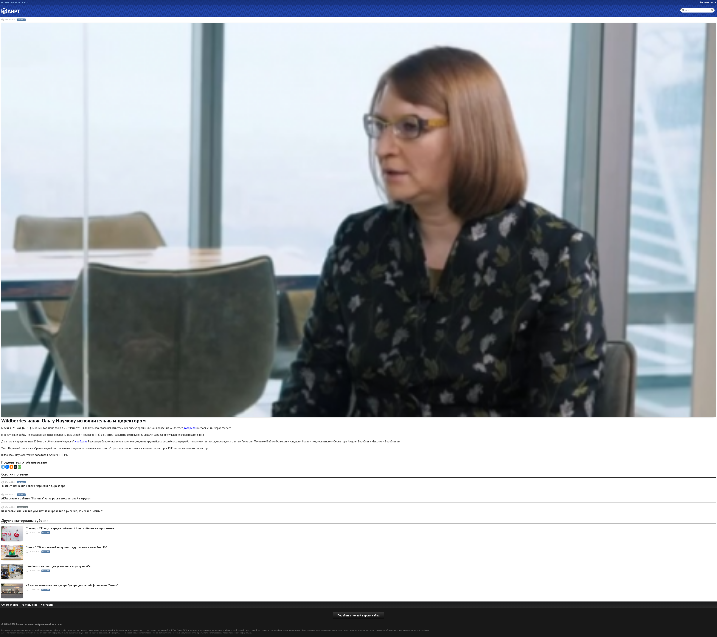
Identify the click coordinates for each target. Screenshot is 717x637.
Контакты (47, 604)
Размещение (29, 604)
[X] (15, 467)
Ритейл (21, 19)
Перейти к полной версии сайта (358, 615)
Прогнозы (22, 507)
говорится (190, 428)
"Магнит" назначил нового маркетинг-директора (33, 486)
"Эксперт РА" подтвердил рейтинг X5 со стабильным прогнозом (70, 528)
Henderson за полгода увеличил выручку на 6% (58, 566)
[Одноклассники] (11, 467)
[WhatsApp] (19, 467)
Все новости (706, 2)
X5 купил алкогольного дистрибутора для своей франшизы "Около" (72, 585)
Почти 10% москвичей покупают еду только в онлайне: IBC (66, 547)
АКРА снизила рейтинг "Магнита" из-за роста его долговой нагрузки (46, 498)
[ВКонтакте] (7, 467)
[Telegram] (3, 467)
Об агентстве (9, 604)
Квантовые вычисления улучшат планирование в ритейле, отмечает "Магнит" (52, 511)
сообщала (81, 441)
